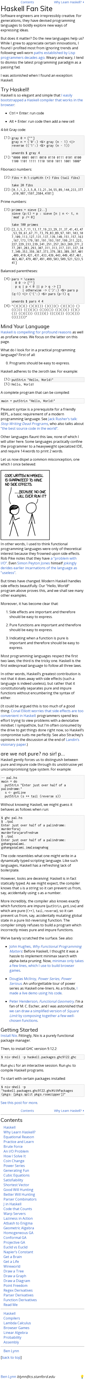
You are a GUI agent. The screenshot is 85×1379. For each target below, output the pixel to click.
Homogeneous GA (18, 1232)
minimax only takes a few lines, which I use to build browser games (46, 965)
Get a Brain (12, 1256)
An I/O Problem (16, 1151)
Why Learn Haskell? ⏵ (69, 2)
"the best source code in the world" (29, 428)
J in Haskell (12, 1204)
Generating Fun (16, 1170)
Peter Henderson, (41, 1001)
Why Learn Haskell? (19, 1132)
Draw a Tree (13, 1271)
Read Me (10, 1304)
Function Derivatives (20, 1299)
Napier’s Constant (18, 1252)
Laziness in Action (18, 1218)
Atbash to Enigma (17, 1223)
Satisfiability (13, 1180)
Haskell (9, 1127)
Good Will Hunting (18, 1189)
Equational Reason (18, 1136)
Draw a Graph (14, 1276)
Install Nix (9, 1035)
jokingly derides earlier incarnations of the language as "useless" (39, 568)
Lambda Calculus (17, 1323)
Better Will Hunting (19, 1194)
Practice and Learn (18, 1141)
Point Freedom (15, 1285)
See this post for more (19, 1102)
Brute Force (13, 1146)
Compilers (11, 1318)
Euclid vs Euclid (15, 1247)
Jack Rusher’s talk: (39, 421)
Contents (27, 2)
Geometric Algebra (18, 1228)
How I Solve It (14, 1156)
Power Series (14, 1165)
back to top (11, 1357)
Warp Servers (14, 1213)
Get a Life (11, 1261)
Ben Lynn (11, 1350)
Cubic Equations (16, 1175)
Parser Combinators (20, 1199)
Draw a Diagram (16, 1280)
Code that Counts (17, 1208)
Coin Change (13, 1160)
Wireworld (11, 1266)
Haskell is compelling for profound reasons (36, 332)
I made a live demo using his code (43, 990)
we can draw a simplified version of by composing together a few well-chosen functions (44, 1016)
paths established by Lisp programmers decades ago (38, 55)
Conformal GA (14, 1237)
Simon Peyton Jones (33, 563)
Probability (12, 1337)
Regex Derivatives (18, 1290)
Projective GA (14, 1242)
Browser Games (16, 1327)
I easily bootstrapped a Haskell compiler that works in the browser (42, 100)
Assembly (11, 1342)
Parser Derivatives (18, 1295)
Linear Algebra (15, 1332)
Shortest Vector (16, 1184)
